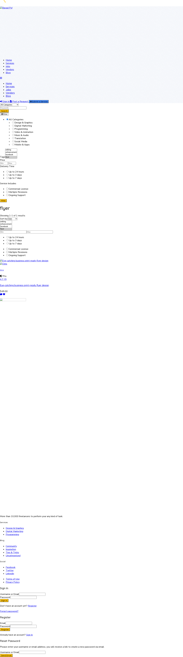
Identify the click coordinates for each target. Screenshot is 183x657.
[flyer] (11, 157)
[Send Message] (1, 294)
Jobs (8, 66)
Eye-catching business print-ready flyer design (24, 285)
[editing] (11, 150)
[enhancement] (11, 152)
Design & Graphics (15, 528)
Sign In (29, 634)
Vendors (10, 69)
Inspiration (11, 549)
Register (32, 605)
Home (9, 60)
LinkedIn (10, 573)
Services (10, 63)
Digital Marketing (14, 531)
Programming (12, 534)
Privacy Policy (13, 582)
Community (11, 546)
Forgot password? (9, 611)
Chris (2, 270)
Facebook (10, 567)
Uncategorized (13, 555)
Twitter (10, 570)
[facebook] (11, 155)
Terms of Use (13, 579)
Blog (8, 72)
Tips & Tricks (12, 552)
